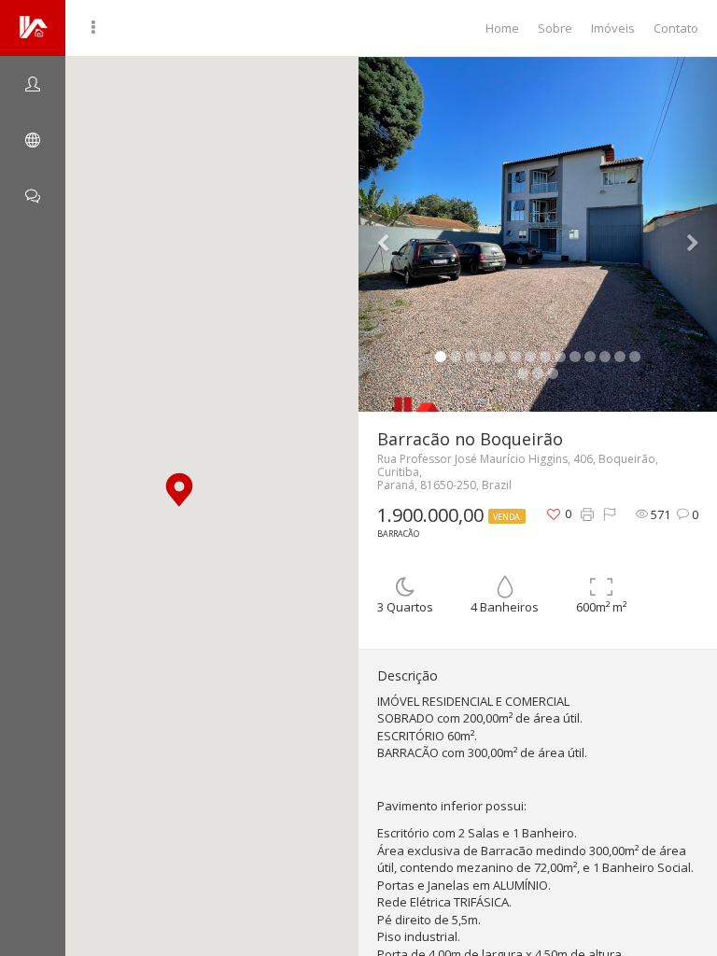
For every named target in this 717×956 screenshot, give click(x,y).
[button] (179, 489)
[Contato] (32, 196)
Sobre (555, 28)
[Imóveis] (32, 140)
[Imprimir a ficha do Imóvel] (587, 515)
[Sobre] (32, 84)
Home (502, 28)
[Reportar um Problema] (609, 515)
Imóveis (613, 28)
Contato (676, 28)
